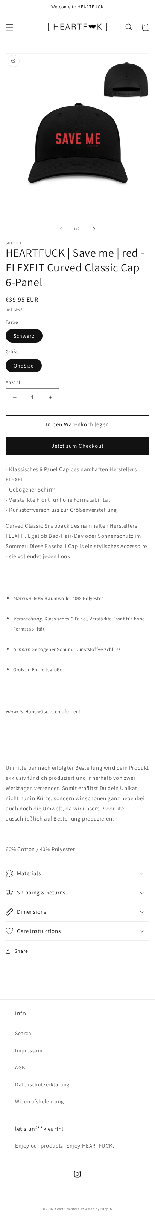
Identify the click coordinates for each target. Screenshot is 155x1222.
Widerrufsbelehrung (39, 1101)
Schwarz (24, 335)
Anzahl (13, 382)
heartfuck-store (67, 1209)
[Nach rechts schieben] (94, 229)
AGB (20, 1067)
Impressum (29, 1050)
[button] (9, 27)
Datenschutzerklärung (42, 1084)
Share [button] (21, 951)
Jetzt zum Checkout (78, 445)
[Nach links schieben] (61, 229)
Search (23, 1033)
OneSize (24, 365)
